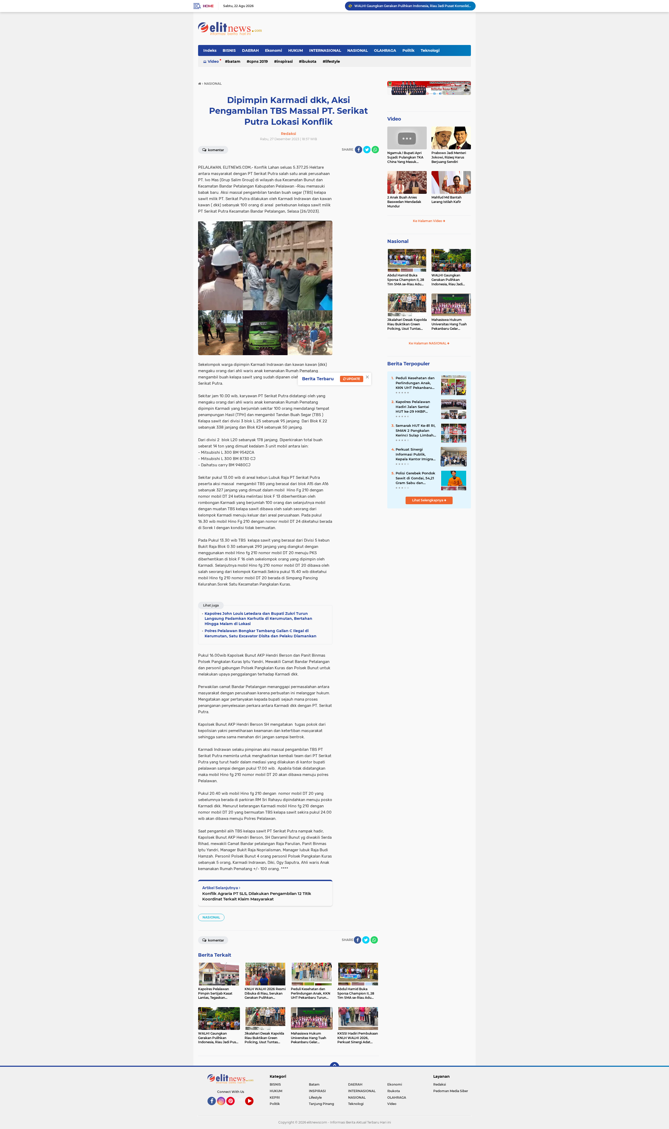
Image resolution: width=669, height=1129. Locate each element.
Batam (234, 61)
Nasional (397, 241)
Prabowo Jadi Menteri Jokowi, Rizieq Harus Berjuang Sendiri (448, 157)
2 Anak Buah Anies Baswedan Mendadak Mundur (404, 201)
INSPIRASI (285, 61)
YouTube (253, 1107)
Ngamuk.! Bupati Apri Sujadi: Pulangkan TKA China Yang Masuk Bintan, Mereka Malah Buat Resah (405, 157)
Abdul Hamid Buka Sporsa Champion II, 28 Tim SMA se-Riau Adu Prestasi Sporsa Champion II (405, 279)
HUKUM (295, 50)
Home (208, 6)
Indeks (209, 50)
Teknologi (430, 50)
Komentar (215, 150)
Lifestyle (332, 61)
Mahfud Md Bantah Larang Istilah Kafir (446, 199)
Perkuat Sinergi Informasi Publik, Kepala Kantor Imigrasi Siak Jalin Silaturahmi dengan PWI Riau (416, 454)
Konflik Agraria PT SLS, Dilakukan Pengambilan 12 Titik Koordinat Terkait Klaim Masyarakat (256, 896)
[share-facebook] (358, 149)
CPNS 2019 (258, 61)
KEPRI (275, 1097)
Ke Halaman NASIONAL (428, 343)
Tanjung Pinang (321, 1104)
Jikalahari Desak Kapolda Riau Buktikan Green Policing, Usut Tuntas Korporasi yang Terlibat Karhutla (412, 6)
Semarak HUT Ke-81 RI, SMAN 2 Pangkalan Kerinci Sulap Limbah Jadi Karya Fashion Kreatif (415, 430)
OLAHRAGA (385, 50)
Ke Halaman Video (428, 221)
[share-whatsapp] (375, 149)
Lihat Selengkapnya (428, 500)
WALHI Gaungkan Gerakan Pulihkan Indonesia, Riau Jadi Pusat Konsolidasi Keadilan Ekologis (447, 279)
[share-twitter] (367, 149)
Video (213, 61)
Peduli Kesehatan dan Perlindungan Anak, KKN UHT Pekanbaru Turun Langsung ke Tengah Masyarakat (415, 383)
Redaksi (439, 1084)
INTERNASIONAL (325, 50)
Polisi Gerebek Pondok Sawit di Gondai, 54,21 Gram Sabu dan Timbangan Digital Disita (415, 478)
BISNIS (229, 50)
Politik (408, 50)
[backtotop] (334, 1066)
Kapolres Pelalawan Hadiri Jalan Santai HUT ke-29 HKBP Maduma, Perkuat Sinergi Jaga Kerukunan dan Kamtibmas (413, 407)
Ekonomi (273, 50)
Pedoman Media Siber (450, 1091)
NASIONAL (357, 50)
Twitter (242, 1099)
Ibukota (309, 61)
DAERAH (250, 50)
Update (353, 379)
